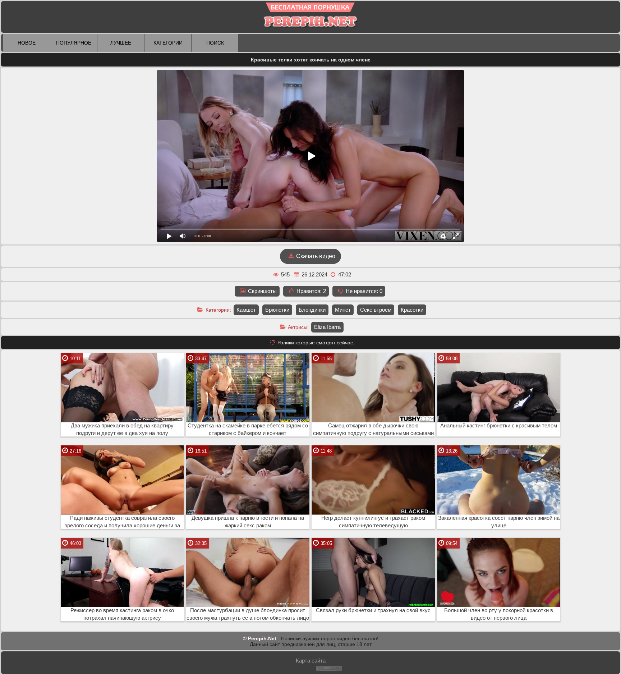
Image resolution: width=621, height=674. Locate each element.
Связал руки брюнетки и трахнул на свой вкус (373, 610)
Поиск (215, 43)
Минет (343, 310)
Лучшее (120, 43)
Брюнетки (277, 310)
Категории (168, 43)
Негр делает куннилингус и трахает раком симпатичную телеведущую (373, 521)
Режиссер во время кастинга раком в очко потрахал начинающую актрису (122, 614)
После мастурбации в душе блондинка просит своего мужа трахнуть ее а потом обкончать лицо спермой (248, 614)
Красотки (412, 310)
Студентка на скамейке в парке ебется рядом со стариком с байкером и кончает (248, 429)
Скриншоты (262, 291)
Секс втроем (375, 310)
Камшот (246, 310)
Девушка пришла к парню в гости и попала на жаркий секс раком (248, 521)
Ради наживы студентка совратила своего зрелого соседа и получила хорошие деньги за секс (122, 522)
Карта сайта (311, 660)
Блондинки (312, 310)
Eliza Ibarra (327, 327)
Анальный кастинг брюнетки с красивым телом (498, 425)
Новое (27, 43)
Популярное (73, 43)
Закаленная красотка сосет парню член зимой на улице (499, 521)
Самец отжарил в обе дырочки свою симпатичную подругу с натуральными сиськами (373, 429)
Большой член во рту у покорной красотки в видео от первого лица (498, 614)
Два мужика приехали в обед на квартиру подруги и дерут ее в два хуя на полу (122, 429)
